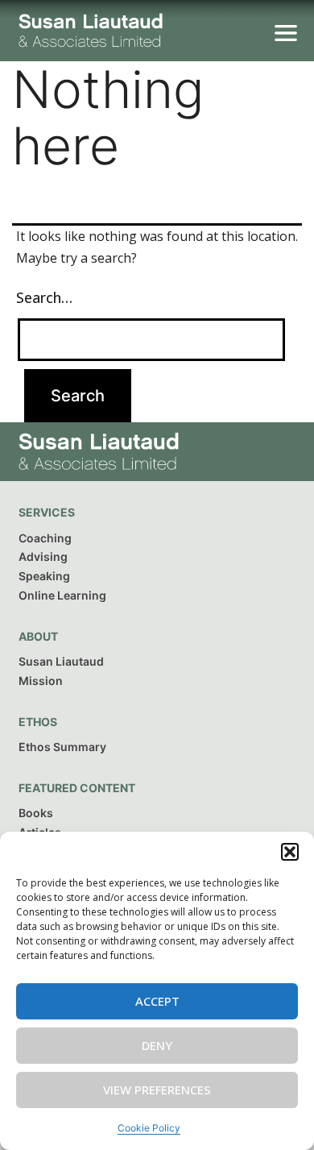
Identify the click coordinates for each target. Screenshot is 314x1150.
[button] (290, 852)
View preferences (157, 1089)
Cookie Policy (149, 1128)
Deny (157, 1045)
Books (36, 813)
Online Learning (62, 595)
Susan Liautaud (61, 661)
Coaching (45, 538)
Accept (157, 1001)
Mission (41, 680)
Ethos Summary (62, 747)
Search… (44, 297)
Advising (43, 556)
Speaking (44, 576)
